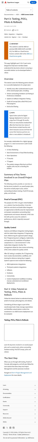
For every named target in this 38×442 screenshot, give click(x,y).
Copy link (16, 30)
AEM (17, 14)
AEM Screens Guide (27, 14)
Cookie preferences (23, 434)
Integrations (12, 34)
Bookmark (8, 30)
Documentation (9, 14)
